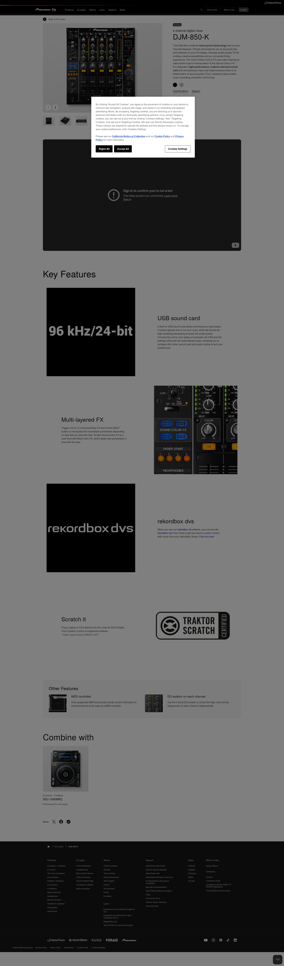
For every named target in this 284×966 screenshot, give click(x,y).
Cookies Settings (177, 148)
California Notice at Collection (128, 136)
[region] (143, 127)
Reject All (104, 148)
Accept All (123, 148)
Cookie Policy (162, 136)
